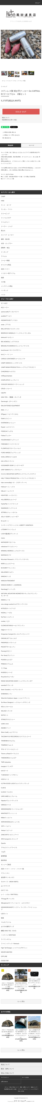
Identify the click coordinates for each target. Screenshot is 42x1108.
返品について (5, 117)
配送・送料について (24, 1087)
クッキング (9, 80)
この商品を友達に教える (9, 132)
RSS (19, 1091)
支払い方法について (14, 1087)
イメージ (31, 145)
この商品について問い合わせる (11, 135)
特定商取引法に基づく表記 (9, 120)
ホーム (3, 80)
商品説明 (10, 145)
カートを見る (25, 1077)
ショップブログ (34, 1089)
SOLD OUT (21, 111)
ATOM (22, 1091)
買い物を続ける (6, 138)
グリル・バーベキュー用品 (19, 80)
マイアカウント (5, 1077)
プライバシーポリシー (23, 1089)
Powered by (11, 1101)
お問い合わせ (4, 1081)
